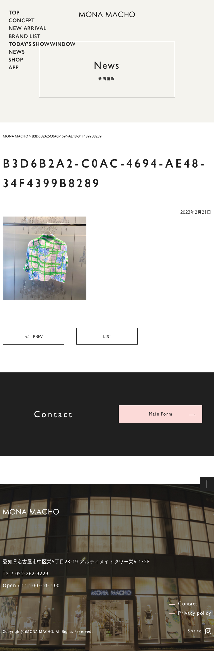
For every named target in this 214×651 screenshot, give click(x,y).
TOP (14, 12)
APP (14, 67)
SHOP (16, 59)
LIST (107, 336)
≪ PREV (34, 336)
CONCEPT (22, 20)
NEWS (17, 51)
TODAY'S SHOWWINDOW (42, 44)
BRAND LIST (25, 36)
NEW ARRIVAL (28, 28)
